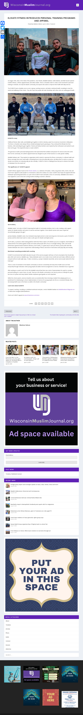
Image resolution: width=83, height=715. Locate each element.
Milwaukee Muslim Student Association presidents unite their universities (69, 359)
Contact (8, 641)
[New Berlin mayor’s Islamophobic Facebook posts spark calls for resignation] (8, 505)
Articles (8, 629)
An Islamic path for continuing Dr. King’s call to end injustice (31, 359)
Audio (7, 637)
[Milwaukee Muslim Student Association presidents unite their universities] (69, 350)
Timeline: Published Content (14, 474)
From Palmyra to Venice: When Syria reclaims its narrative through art (31, 531)
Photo (7, 633)
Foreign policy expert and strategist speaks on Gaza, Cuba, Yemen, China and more (34, 484)
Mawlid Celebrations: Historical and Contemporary (25, 491)
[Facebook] (2, 23)
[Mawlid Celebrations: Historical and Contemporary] (8, 492)
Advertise (8, 649)
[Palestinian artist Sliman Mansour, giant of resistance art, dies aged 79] (8, 512)
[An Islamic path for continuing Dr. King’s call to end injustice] (32, 350)
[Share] (2, 36)
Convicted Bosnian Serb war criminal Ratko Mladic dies (26, 497)
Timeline (8, 625)
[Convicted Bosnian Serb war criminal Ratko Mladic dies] (8, 499)
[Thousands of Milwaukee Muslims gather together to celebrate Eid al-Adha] (50, 350)
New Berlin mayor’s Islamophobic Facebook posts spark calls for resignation (32, 504)
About (7, 621)
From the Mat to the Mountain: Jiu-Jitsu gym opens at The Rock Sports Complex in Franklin (13, 360)
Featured (52, 24)
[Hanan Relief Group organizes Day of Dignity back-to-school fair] (8, 525)
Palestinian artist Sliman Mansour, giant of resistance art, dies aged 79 (31, 511)
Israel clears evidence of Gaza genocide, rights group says (27, 517)
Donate (8, 645)
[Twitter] (2, 27)
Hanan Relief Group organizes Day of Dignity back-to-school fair (29, 524)
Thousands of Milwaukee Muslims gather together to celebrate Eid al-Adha (50, 359)
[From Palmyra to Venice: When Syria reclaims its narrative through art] (8, 532)
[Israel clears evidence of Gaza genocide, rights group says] (8, 519)
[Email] (2, 32)
